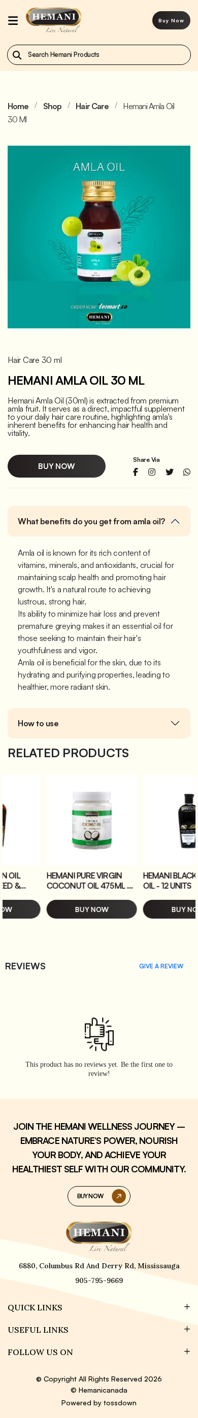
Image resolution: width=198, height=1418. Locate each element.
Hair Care (92, 106)
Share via (146, 460)
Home (18, 106)
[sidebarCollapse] (13, 20)
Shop (52, 106)
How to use (38, 723)
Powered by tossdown (99, 1402)
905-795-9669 (99, 1280)
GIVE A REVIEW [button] (161, 966)
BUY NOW (90, 1196)
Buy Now (171, 20)
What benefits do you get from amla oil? (91, 521)
